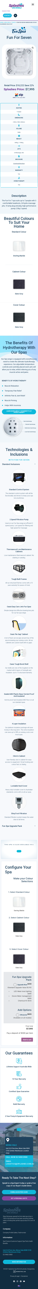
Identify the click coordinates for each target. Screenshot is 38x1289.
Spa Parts (26, 1241)
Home (1, 22)
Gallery (15, 1232)
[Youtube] (24, 1281)
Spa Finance (7, 1241)
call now (16, 1157)
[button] (32, 4)
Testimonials (22, 1232)
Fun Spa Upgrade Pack (12, 826)
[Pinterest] (20, 1281)
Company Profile (8, 1232)
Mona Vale (11, 1145)
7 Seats (13, 22)
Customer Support (17, 1241)
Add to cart (27, 1040)
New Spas (7, 22)
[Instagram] (17, 1281)
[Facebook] (14, 1281)
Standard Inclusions (11, 464)
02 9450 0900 (7, 1255)
